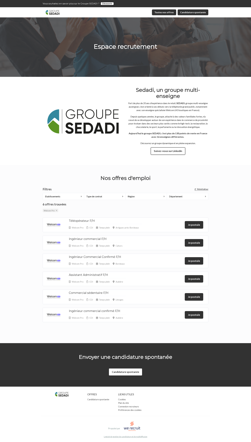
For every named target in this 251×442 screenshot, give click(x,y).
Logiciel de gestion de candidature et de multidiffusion (125, 437)
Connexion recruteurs (128, 406)
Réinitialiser (202, 189)
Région (131, 196)
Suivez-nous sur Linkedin (168, 151)
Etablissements (52, 196)
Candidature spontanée (193, 12)
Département (175, 196)
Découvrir (107, 3)
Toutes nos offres (164, 12)
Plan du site (123, 403)
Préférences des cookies (129, 410)
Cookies (122, 399)
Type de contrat (94, 196)
